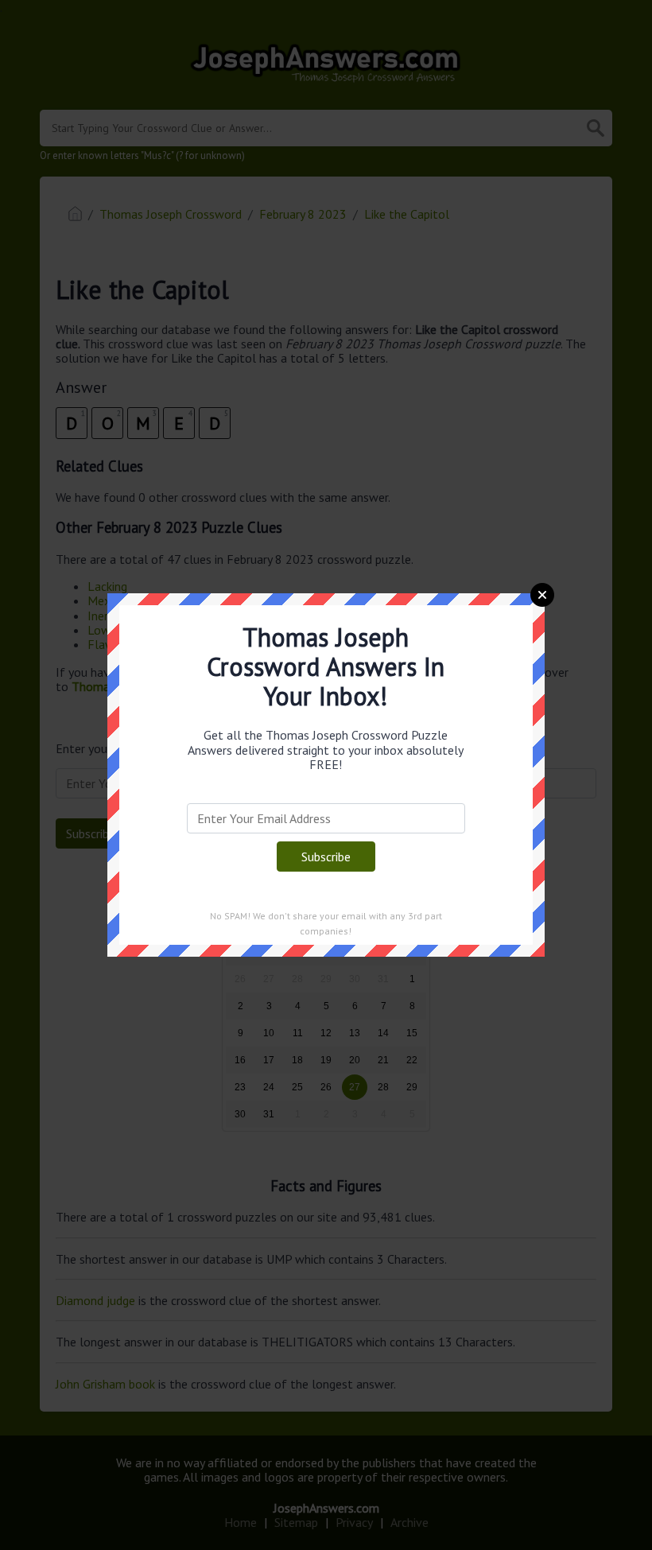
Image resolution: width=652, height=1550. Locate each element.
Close (542, 595)
